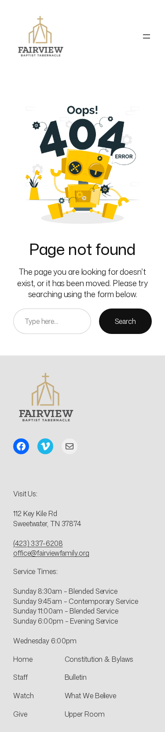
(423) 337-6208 (38, 543)
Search (125, 321)
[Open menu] (146, 36)
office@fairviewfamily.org (51, 553)
